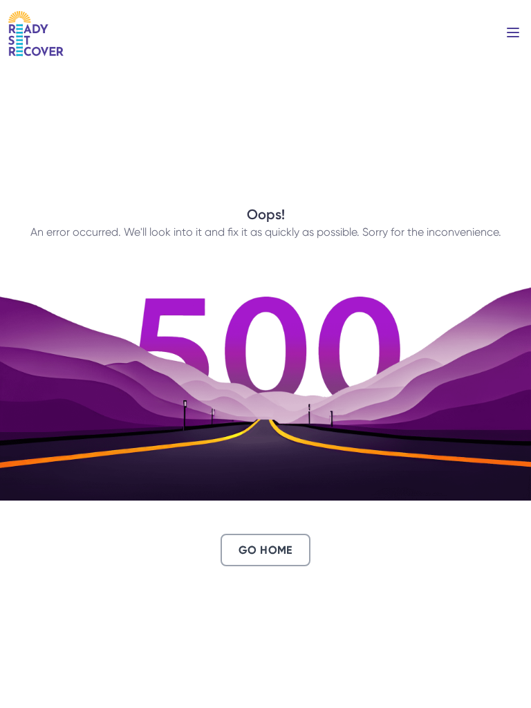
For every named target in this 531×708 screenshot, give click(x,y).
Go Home (265, 550)
